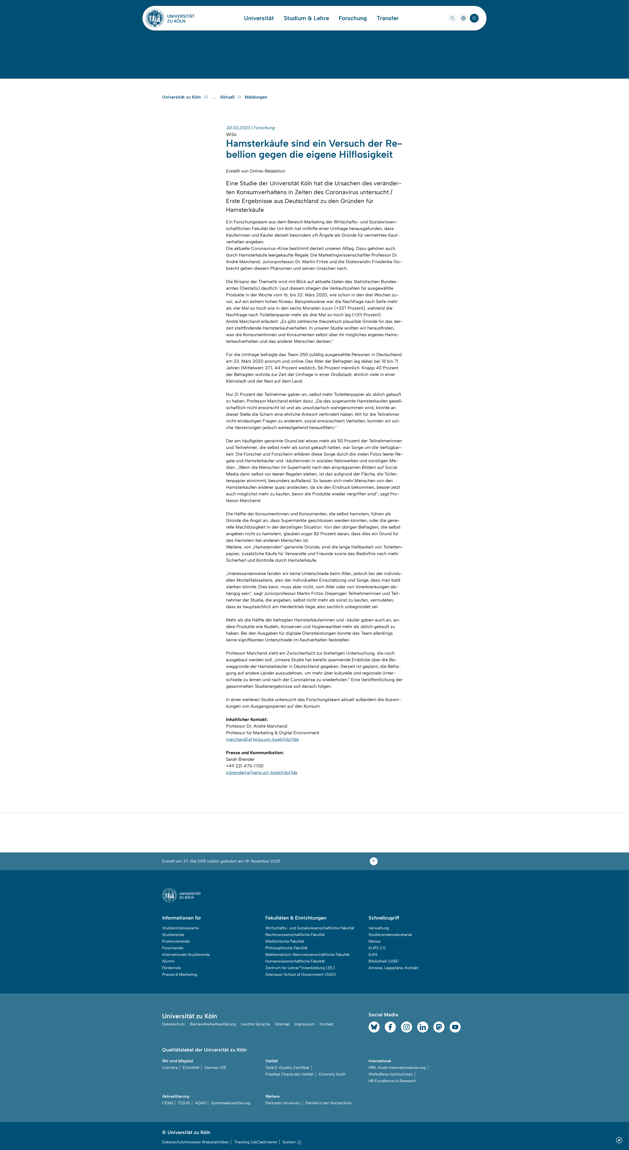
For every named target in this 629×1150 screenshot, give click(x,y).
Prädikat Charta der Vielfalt (289, 1074)
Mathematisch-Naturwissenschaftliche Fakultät (307, 954)
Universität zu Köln (182, 97)
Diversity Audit (332, 1074)
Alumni (168, 961)
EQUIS (184, 1103)
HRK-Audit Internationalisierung (397, 1067)
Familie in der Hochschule (328, 1103)
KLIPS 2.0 (377, 948)
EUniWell (191, 1067)
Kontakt (326, 1024)
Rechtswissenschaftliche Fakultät (295, 934)
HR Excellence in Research (392, 1080)
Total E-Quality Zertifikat (287, 1067)
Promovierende (176, 941)
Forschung (353, 18)
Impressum (305, 1024)
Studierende (173, 934)
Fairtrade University (282, 1103)
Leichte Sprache (255, 1024)
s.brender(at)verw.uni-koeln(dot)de (261, 772)
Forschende (172, 948)
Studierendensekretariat (390, 934)
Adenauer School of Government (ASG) (300, 974)
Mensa (374, 941)
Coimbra (170, 1067)
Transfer (388, 18)
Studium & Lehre (306, 18)
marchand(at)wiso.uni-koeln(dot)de (262, 739)
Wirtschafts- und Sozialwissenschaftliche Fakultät (309, 928)
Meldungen (256, 97)
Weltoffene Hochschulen (391, 1074)
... (214, 97)
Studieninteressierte (180, 928)
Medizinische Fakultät (284, 941)
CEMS (167, 1103)
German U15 (215, 1067)
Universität (259, 18)
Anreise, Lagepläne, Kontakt (393, 967)
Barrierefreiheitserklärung (213, 1024)
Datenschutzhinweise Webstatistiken (195, 1142)
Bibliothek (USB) (384, 961)
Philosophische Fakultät (286, 948)
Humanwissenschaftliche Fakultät (295, 961)
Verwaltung (379, 928)
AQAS (200, 1103)
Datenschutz (173, 1024)
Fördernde (171, 967)
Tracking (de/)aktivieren (255, 1142)
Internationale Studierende (186, 954)
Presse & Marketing (179, 974)
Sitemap (282, 1024)
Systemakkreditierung (230, 1103)
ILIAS (373, 954)
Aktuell (228, 97)
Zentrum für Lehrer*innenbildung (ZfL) (300, 967)
